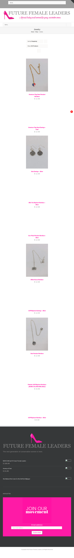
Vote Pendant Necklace (37, 353)
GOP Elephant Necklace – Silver (37, 417)
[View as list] (39, 51)
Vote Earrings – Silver (37, 171)
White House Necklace (37, 279)
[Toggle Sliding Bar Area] (72, 1)
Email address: (37, 525)
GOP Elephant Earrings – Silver (37, 310)
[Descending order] (45, 41)
